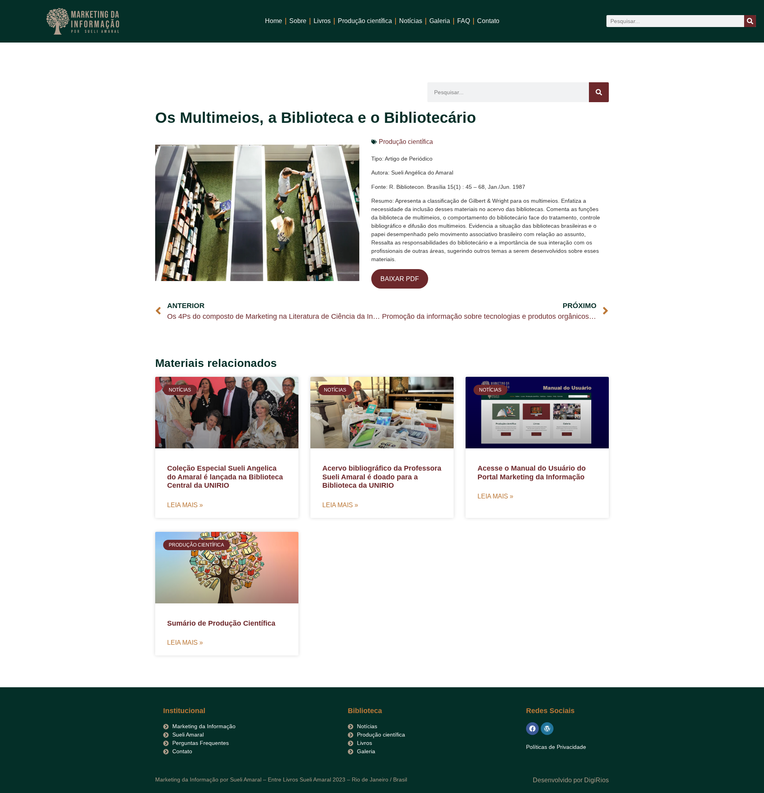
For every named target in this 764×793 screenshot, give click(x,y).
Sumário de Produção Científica (221, 623)
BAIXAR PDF (399, 278)
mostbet (158, 15)
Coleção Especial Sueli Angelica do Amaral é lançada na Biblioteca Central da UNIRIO (225, 476)
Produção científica (365, 20)
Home (273, 20)
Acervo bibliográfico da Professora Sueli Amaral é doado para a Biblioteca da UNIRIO (381, 476)
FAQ (463, 20)
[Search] (750, 21)
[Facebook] (532, 728)
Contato (488, 20)
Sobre (297, 20)
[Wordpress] (547, 728)
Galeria (439, 20)
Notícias (410, 20)
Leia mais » (185, 505)
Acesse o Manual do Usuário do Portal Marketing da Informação (531, 472)
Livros (322, 20)
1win (142, 15)
